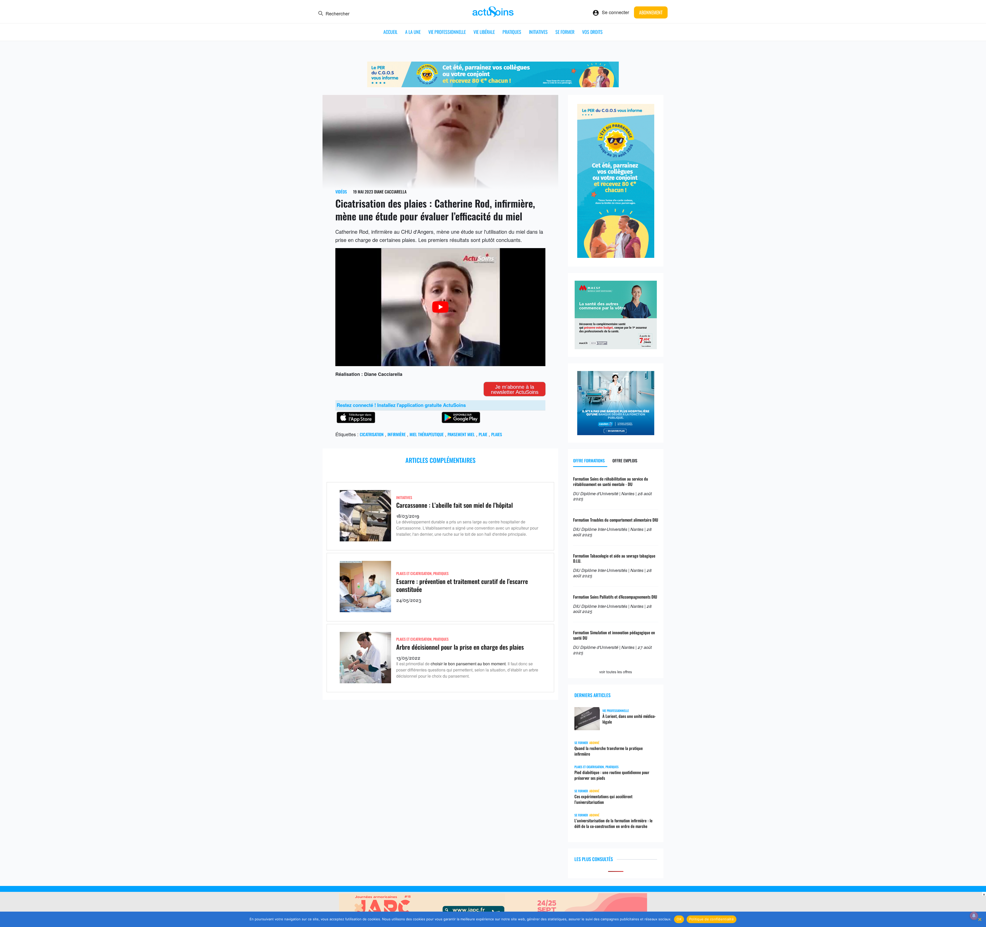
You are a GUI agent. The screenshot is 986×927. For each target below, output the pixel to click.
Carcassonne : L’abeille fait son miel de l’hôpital (454, 505)
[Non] (979, 919)
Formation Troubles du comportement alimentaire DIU (615, 520)
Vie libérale (484, 31)
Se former (564, 31)
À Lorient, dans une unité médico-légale (629, 719)
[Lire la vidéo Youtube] (440, 307)
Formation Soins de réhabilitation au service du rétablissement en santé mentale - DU (610, 481)
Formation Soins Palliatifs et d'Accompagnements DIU (615, 597)
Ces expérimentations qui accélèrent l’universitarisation (603, 799)
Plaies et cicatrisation (414, 573)
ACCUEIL (390, 31)
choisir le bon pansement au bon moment (468, 664)
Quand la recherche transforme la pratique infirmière (608, 751)
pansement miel (461, 434)
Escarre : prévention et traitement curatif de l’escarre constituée (462, 585)
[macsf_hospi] (616, 347)
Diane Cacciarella (390, 192)
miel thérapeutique (427, 434)
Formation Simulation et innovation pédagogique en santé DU (614, 635)
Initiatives (538, 31)
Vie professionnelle (447, 31)
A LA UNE (413, 31)
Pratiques (512, 31)
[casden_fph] (615, 433)
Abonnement (650, 12)
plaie (483, 434)
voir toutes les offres (615, 671)
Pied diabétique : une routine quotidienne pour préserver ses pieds (611, 775)
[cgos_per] (493, 85)
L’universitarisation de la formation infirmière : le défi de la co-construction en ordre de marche (613, 823)
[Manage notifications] (974, 916)
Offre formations (589, 460)
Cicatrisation (372, 434)
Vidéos (341, 192)
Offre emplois (624, 460)
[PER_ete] (615, 255)
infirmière (396, 434)
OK (679, 919)
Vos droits (592, 31)
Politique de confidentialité (711, 919)
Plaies (496, 434)
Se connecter (615, 12)
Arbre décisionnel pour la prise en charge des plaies (460, 646)
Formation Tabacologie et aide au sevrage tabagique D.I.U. (614, 558)
